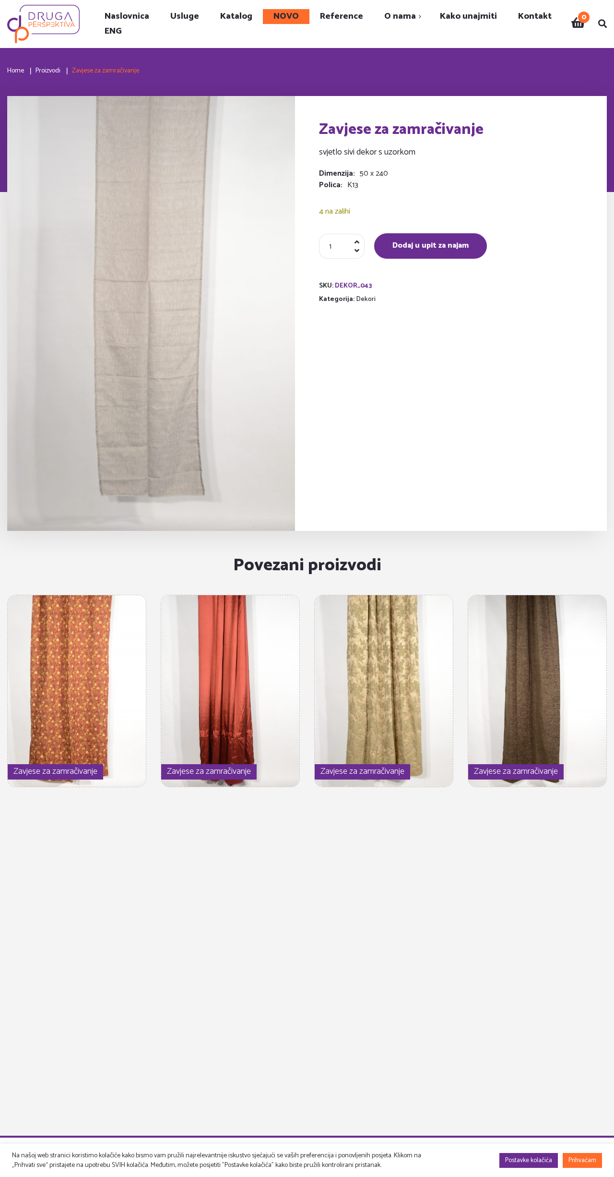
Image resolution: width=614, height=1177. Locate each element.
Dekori (366, 299)
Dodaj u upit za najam (430, 245)
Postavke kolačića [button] (528, 1160)
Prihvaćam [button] (582, 1160)
